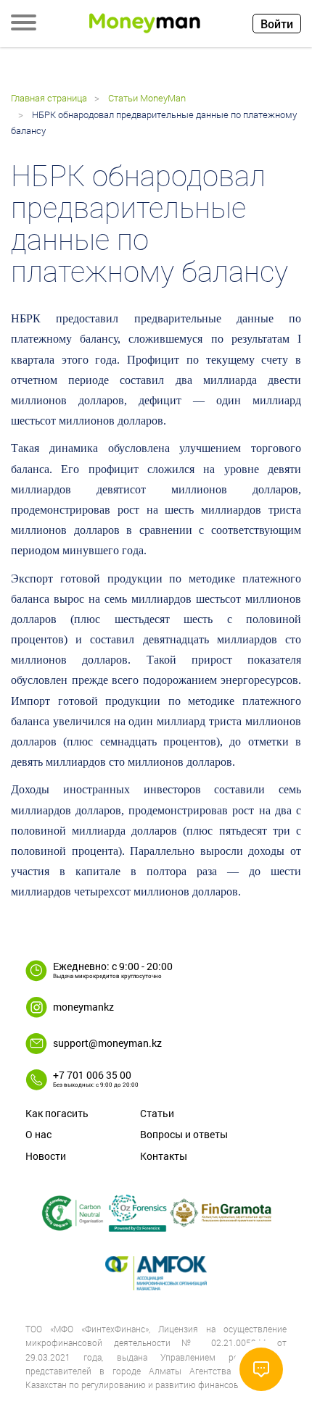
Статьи (157, 1113)
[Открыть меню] (23, 23)
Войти (276, 23)
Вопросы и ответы (184, 1134)
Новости (45, 1156)
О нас (38, 1134)
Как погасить (57, 1113)
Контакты (163, 1156)
